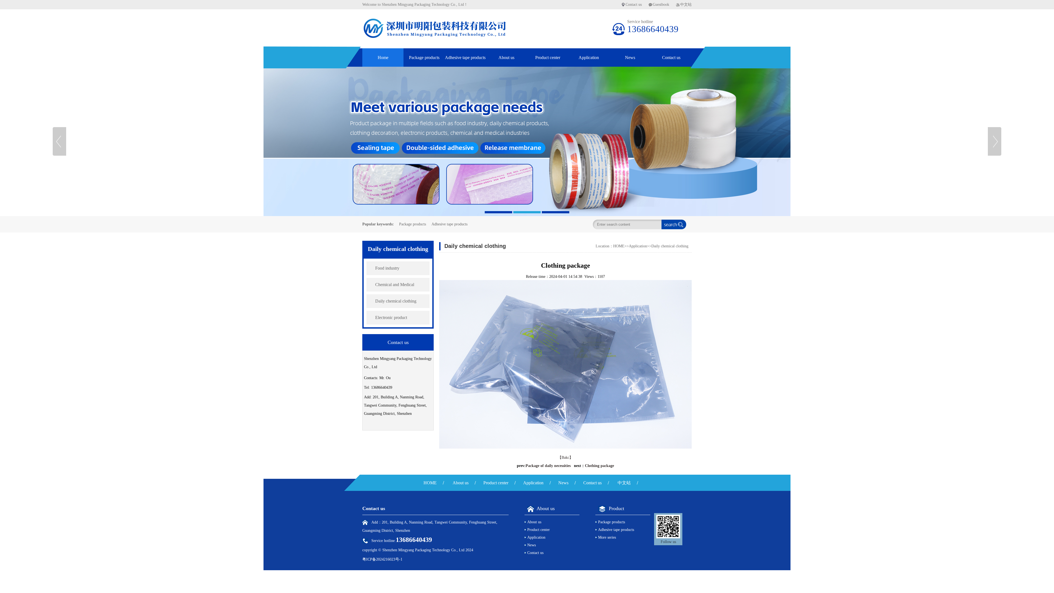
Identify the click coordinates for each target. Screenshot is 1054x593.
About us (506, 57)
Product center (547, 57)
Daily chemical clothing (395, 301)
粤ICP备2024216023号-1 (382, 559)
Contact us (634, 4)
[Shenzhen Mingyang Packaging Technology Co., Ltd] (527, 141)
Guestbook (661, 4)
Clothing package (599, 466)
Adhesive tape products (465, 57)
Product (616, 508)
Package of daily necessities (548, 466)
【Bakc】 (565, 457)
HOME (618, 246)
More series (607, 537)
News (630, 57)
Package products (424, 57)
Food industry (387, 268)
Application (589, 57)
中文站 (686, 4)
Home (383, 57)
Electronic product (391, 317)
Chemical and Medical (394, 284)
